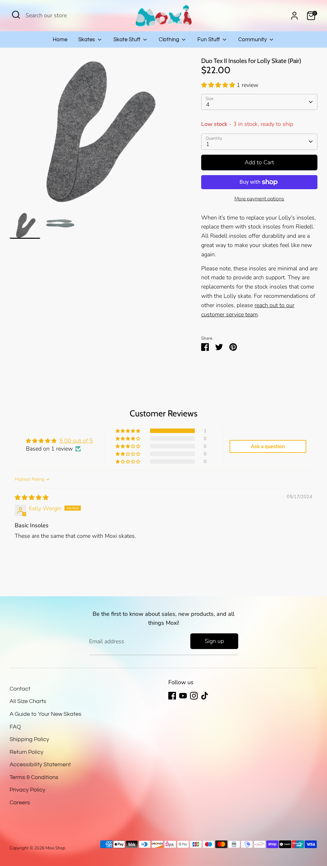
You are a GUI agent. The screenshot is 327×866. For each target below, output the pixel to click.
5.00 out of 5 (76, 441)
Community (253, 40)
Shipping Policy (29, 739)
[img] (32, 497)
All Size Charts (28, 701)
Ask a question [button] (268, 446)
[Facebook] (172, 696)
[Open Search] (16, 14)
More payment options (259, 198)
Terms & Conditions (34, 777)
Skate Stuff (127, 40)
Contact (20, 689)
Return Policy (26, 752)
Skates (87, 40)
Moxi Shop (55, 848)
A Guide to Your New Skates (45, 714)
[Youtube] (183, 696)
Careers (20, 803)
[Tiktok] (205, 696)
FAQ (15, 727)
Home (60, 40)
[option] (96, 134)
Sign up (214, 641)
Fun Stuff (209, 40)
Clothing (169, 40)
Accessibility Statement (40, 765)
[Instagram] (194, 696)
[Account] (294, 15)
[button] (219, 85)
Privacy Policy (27, 790)
